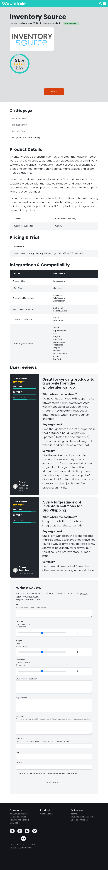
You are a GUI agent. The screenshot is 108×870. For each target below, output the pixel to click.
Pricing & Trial (18, 131)
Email (19, 763)
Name (19, 752)
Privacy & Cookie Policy (82, 817)
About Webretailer (18, 813)
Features (20, 621)
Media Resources (18, 817)
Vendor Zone (46, 813)
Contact (14, 823)
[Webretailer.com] (14, 3)
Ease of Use (21, 660)
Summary (20, 716)
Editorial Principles (79, 820)
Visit (53, 91)
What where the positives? (26, 679)
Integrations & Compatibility (26, 137)
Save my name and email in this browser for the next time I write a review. (48, 773)
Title (18, 605)
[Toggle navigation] (104, 3)
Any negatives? (22, 697)
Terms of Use (32, 596)
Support (20, 641)
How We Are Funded (19, 820)
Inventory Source (20, 118)
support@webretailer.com (23, 847)
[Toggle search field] (100, 3)
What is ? (21, 738)
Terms (74, 813)
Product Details (19, 124)
